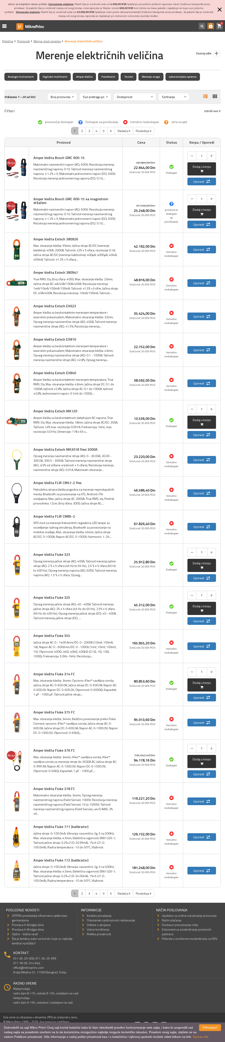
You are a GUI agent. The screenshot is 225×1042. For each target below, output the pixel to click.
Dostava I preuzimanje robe (180, 924)
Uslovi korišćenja (98, 929)
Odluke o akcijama (99, 924)
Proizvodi (23, 41)
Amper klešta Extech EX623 (54, 306)
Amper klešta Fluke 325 (51, 597)
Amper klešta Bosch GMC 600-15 (59, 157)
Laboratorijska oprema (182, 77)
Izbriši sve (211, 111)
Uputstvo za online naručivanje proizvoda (189, 915)
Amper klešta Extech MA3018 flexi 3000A (65, 449)
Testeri (128, 77)
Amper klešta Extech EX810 (54, 339)
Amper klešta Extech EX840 (54, 372)
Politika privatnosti (99, 934)
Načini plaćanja (171, 920)
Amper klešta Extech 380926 (55, 239)
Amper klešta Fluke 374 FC (54, 674)
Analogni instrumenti (21, 77)
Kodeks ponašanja (99, 915)
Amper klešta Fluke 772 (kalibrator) (60, 860)
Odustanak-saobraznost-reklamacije (111, 920)
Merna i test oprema (47, 41)
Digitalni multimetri (55, 77)
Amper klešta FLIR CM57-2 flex (57, 482)
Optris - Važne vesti (25, 934)
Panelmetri (108, 77)
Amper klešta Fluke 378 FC (54, 788)
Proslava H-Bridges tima (28, 924)
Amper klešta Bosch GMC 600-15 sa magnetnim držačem (70, 201)
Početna (7, 41)
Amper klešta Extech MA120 (55, 411)
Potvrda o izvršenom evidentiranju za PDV (189, 938)
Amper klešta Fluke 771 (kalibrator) (60, 826)
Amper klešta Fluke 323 (51, 554)
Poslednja (143, 131)
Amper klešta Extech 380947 (55, 272)
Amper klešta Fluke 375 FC (54, 712)
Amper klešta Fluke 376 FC (54, 750)
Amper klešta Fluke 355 (51, 635)
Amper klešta (84, 77)
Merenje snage (151, 77)
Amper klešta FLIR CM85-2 (54, 516)
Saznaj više (201, 1036)
